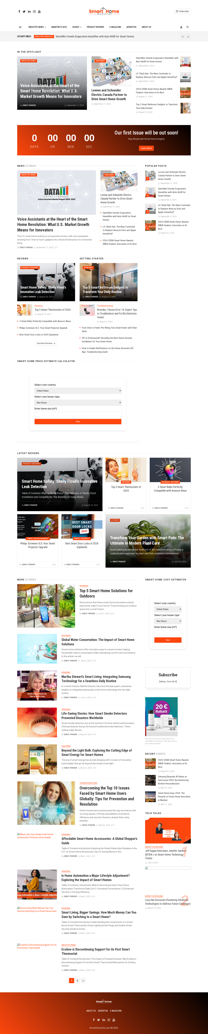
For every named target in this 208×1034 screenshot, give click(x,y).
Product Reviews (95, 27)
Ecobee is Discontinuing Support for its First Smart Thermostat (96, 951)
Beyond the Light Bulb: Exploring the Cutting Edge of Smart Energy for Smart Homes (97, 753)
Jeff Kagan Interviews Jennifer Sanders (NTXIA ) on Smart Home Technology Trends (165, 854)
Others (115, 520)
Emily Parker (29, 105)
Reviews (39, 306)
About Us (146, 27)
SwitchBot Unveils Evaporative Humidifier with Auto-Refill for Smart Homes (157, 60)
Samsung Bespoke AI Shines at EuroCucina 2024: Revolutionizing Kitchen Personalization (173, 780)
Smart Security (82, 538)
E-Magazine (115, 27)
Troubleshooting (105, 306)
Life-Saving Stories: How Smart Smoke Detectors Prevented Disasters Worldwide (94, 716)
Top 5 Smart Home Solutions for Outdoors (106, 593)
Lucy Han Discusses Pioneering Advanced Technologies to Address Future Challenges (168, 901)
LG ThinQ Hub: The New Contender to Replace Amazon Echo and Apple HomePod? (98, 36)
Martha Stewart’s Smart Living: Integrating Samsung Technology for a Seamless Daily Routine (96, 679)
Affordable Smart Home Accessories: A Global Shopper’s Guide (99, 841)
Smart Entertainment (38, 538)
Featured (100, 61)
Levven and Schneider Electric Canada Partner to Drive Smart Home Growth (109, 94)
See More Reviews (44, 343)
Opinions (88, 267)
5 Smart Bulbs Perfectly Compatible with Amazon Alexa (45, 321)
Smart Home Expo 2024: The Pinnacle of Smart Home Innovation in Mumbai (174, 796)
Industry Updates (44, 36)
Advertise (131, 27)
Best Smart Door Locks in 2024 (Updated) (38, 334)
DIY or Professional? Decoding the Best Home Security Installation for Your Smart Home (107, 340)
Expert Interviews (154, 847)
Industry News (36, 27)
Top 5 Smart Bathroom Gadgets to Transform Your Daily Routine (157, 106)
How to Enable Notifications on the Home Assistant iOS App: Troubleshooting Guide (107, 350)
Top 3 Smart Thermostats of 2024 (53, 309)
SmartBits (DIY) (59, 27)
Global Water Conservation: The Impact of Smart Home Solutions (98, 642)
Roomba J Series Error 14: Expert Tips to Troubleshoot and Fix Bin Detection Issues (117, 313)
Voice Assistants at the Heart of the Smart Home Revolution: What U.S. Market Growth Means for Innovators (51, 91)
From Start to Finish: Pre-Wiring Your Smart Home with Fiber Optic (109, 329)
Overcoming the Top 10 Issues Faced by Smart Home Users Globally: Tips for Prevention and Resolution (107, 796)
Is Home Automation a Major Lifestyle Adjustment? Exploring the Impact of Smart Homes (96, 878)
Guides (75, 27)
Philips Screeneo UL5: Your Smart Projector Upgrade (43, 328)
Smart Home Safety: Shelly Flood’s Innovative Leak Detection (43, 289)
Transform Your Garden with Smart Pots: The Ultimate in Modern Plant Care (147, 540)
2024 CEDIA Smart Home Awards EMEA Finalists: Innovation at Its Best (154, 91)
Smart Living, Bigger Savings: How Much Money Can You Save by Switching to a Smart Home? (99, 914)
